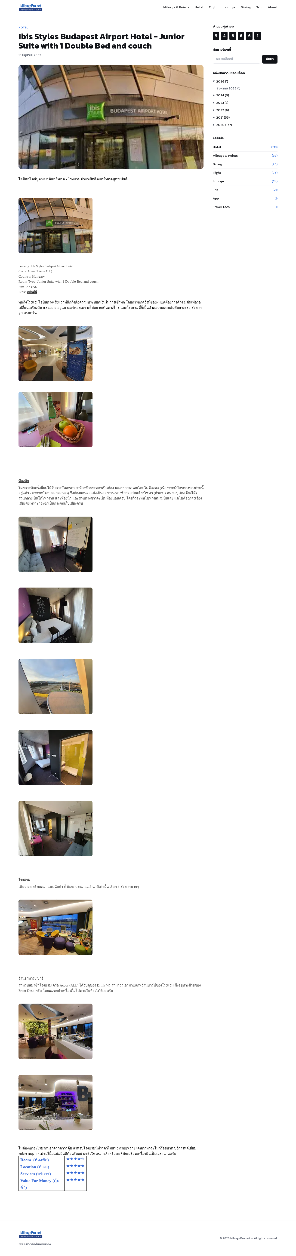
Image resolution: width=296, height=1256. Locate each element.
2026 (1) (222, 81)
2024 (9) (222, 95)
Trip (259, 7)
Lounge (229, 7)
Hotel (199, 7)
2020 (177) (224, 125)
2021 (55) (223, 117)
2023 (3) (222, 102)
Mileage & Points (176, 7)
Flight (213, 7)
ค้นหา (270, 59)
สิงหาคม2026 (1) (228, 88)
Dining (246, 7)
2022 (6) (222, 110)
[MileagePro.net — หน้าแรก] (30, 7)
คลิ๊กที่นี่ (32, 292)
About (273, 7)
